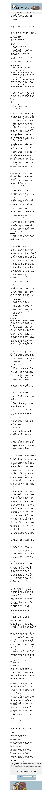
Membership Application (15, 739)
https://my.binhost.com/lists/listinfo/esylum (24, 757)
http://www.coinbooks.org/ (20, 766)
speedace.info (13, 614)
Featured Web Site (13, 730)
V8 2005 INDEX (26, 12)
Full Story (12, 233)
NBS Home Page (24, 772)
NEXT (21, 12)
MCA (19, 164)
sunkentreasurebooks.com (15, 313)
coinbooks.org (19, 736)
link (39, 767)
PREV (18, 12)
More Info (12, 468)
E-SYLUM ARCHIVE (33, 12)
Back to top (28, 772)
